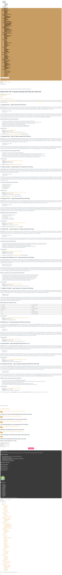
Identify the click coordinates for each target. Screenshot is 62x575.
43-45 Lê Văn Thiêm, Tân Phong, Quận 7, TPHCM (13, 251)
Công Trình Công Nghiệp (8, 22)
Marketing (6, 45)
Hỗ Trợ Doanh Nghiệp (8, 42)
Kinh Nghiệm (6, 58)
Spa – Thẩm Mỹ (6, 9)
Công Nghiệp (6, 28)
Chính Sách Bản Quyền (4, 468)
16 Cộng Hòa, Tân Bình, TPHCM (10, 130)
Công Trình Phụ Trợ (7, 32)
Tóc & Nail (6, 7)
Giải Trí (5, 41)
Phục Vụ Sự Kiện (7, 52)
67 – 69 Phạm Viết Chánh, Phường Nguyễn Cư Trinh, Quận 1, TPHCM (16, 317)
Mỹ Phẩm (5, 16)
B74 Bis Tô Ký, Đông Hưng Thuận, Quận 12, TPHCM (14, 160)
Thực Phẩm (6, 74)
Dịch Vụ (3, 39)
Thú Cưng (5, 46)
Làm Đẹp (4, 6)
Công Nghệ (4, 34)
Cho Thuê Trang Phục (7, 14)
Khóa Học (6, 64)
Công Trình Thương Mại (8, 26)
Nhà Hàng (6, 4)
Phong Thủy (6, 44)
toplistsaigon (9, 94)
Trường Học (6, 65)
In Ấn (5, 43)
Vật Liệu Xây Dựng (7, 29)
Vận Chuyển (6, 49)
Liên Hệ (3, 495)
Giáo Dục (4, 52)
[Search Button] (9, 82)
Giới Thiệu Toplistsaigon (4, 464)
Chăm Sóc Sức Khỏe (7, 16)
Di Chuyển (6, 57)
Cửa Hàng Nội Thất (7, 60)
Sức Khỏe (4, 15)
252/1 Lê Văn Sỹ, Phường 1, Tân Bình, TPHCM (13, 339)
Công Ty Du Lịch (7, 56)
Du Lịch (3, 54)
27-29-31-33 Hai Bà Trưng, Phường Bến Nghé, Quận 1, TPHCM (16, 359)
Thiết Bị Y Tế (6, 26)
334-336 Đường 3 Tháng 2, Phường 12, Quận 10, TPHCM (15, 222)
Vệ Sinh (5, 39)
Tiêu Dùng (4, 69)
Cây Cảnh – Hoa (7, 70)
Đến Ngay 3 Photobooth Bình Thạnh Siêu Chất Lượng (12, 429)
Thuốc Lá (5, 75)
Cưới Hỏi (5, 40)
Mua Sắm (5, 66)
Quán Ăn (5, 5)
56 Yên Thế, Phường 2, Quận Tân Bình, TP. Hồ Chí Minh (14, 458)
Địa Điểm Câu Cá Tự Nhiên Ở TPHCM (14, 134)
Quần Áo (5, 19)
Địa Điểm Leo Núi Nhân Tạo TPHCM (15, 164)
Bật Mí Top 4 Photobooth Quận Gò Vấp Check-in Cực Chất (13, 438)
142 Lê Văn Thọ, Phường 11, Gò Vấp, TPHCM (13, 388)
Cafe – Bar (6, 3)
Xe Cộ (5, 48)
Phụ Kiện (5, 20)
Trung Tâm (6, 54)
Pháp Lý (5, 50)
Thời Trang (4, 18)
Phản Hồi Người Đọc (3, 469)
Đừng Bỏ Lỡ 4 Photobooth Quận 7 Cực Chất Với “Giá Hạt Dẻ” (13, 419)
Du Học (5, 61)
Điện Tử (5, 37)
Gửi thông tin (31, 448)
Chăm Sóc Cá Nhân (7, 71)
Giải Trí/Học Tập (6, 72)
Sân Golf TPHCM (11, 196)
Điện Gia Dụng (6, 36)
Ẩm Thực (4, 2)
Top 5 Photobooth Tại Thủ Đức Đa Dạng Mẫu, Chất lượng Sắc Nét (14, 434)
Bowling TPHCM (16, 226)
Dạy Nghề (6, 63)
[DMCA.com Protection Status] (2, 480)
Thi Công (4, 20)
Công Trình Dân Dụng (7, 31)
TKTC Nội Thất (6, 68)
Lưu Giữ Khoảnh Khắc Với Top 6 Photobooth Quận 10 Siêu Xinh (14, 424)
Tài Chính (5, 53)
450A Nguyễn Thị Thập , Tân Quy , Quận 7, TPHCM (13, 283)
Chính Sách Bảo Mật (3, 466)
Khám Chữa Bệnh (7, 24)
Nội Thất (4, 59)
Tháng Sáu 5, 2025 (3, 95)
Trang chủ (2, 89)
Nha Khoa (6, 25)
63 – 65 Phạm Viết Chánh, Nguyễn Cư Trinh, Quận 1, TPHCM (15, 192)
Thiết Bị (5, 38)
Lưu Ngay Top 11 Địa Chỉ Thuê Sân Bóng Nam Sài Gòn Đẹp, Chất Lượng (16, 414)
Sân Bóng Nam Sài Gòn (17, 255)
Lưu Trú (5, 55)
